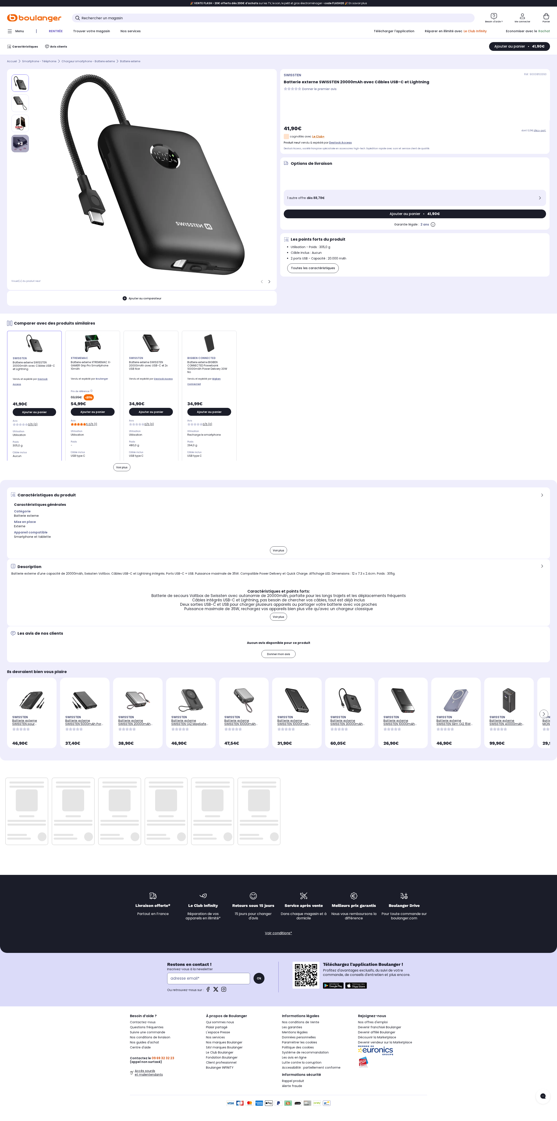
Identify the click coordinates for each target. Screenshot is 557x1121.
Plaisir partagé (216, 1027)
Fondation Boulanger (222, 1057)
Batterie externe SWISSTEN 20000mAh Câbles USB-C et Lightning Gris (134, 725)
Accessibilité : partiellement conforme (311, 1067)
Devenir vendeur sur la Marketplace (385, 1042)
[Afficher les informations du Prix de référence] (92, 391)
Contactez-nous (143, 1022)
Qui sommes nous (220, 1022)
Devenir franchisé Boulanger (379, 1027)
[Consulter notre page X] (215, 990)
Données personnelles (299, 1037)
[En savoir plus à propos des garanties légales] (433, 224)
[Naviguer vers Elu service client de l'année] (392, 1062)
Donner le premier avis (319, 89)
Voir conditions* (278, 933)
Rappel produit (293, 1081)
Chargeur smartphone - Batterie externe (88, 61)
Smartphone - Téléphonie (39, 61)
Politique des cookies (298, 1047)
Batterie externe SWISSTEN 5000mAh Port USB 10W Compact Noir (84, 723)
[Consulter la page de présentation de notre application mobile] (333, 985)
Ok (259, 978)
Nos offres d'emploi (373, 1022)
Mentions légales (295, 1032)
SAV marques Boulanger (224, 1047)
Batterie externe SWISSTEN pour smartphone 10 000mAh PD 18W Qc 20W (30, 725)
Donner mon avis (278, 654)
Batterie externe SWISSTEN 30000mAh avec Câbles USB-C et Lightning (347, 725)
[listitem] (20, 103)
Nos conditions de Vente (300, 1022)
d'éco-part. (540, 130)
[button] (543, 714)
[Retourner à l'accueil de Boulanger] (34, 18)
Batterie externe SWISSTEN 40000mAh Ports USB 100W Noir (506, 723)
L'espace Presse (218, 1032)
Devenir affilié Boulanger (376, 1032)
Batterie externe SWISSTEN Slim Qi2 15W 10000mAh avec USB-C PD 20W (454, 725)
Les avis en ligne (294, 1057)
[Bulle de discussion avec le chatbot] (543, 1096)
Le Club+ (318, 136)
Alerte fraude (292, 1086)
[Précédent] (262, 282)
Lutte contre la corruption (301, 1062)
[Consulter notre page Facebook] (208, 990)
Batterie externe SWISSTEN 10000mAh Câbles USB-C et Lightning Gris (240, 725)
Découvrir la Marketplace (377, 1037)
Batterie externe (130, 61)
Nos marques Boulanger (224, 1042)
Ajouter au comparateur (145, 298)
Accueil (12, 61)
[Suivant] (269, 282)
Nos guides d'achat (144, 1042)
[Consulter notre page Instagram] (223, 990)
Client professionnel (221, 1062)
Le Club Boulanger (219, 1052)
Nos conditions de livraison (150, 1037)
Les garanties (292, 1027)
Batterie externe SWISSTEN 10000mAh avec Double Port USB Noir (293, 725)
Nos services (215, 1037)
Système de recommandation (305, 1052)
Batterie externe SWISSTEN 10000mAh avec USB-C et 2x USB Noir (399, 725)
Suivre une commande (147, 1032)
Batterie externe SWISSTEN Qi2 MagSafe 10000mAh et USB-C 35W (190, 723)
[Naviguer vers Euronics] (392, 1050)
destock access (340, 142)
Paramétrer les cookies (299, 1042)
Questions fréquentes (146, 1027)
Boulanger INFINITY (220, 1067)
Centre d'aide (140, 1047)
